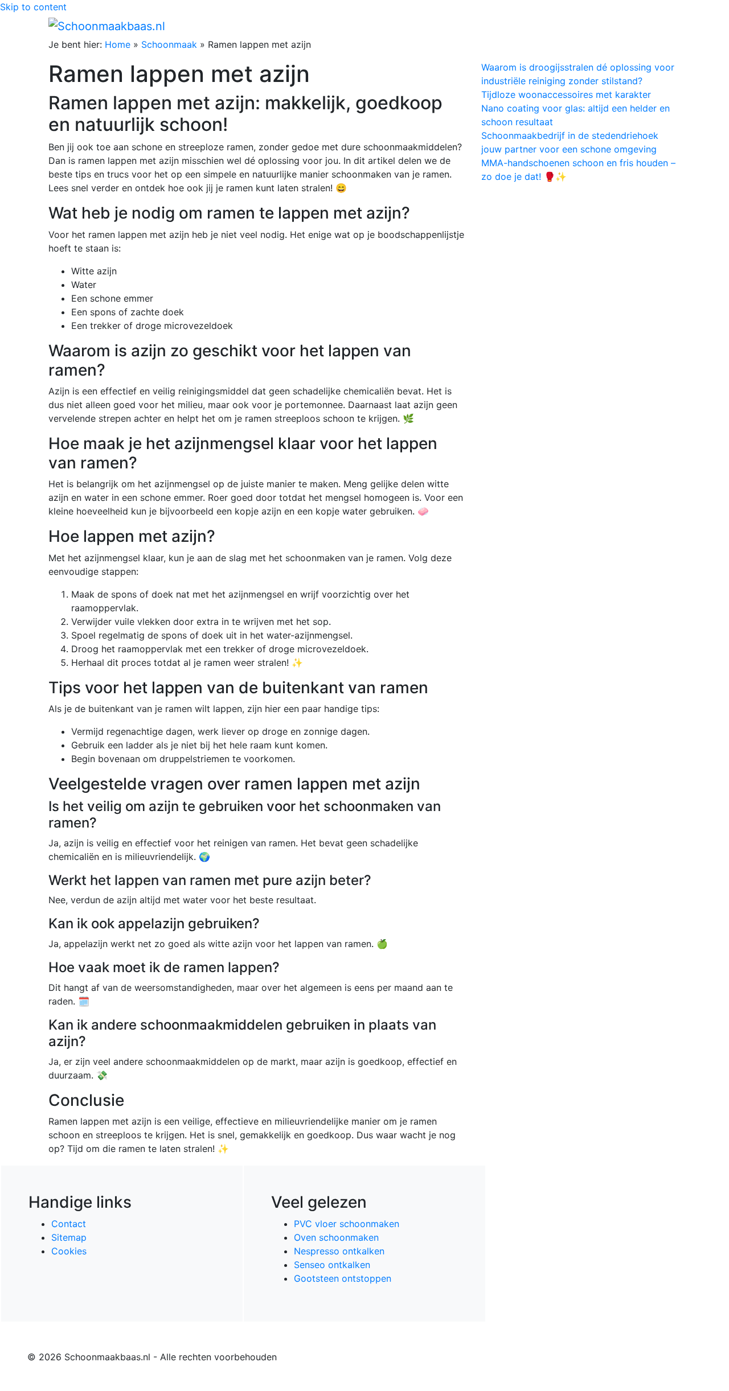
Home (439, 25)
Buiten (474, 25)
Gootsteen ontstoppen (342, 1278)
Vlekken (632, 25)
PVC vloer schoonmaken (346, 1223)
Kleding (581, 25)
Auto (544, 25)
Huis (507, 25)
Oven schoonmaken (336, 1237)
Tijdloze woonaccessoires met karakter (566, 94)
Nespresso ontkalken (339, 1251)
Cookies (69, 1251)
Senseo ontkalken (332, 1264)
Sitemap (69, 1237)
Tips (667, 25)
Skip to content (33, 7)
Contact (68, 1223)
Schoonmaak (169, 44)
